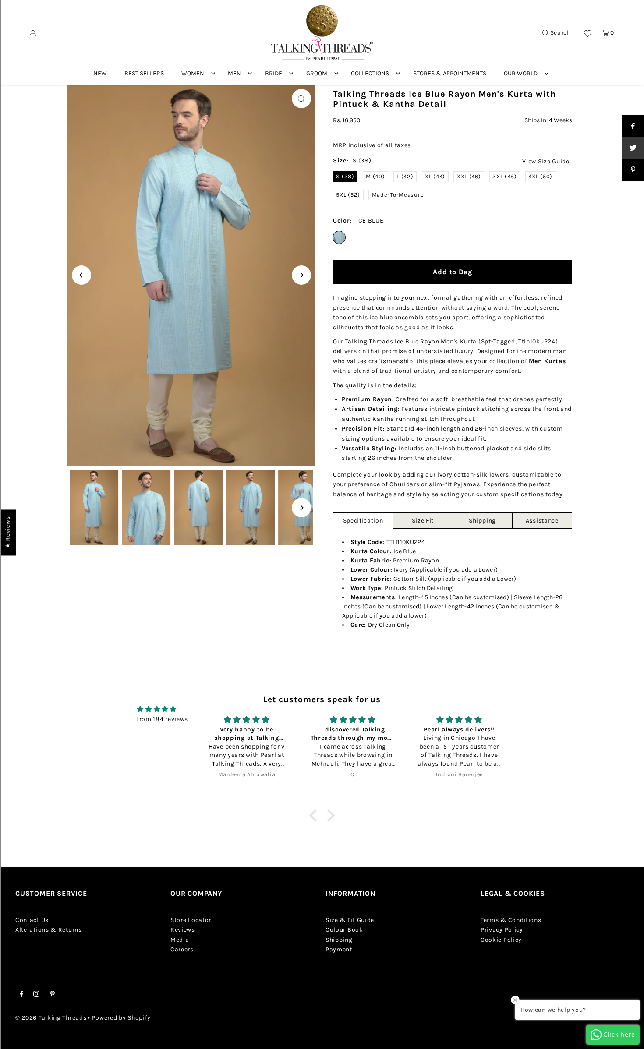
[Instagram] (36, 995)
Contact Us (32, 920)
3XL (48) (504, 176)
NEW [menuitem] (100, 73)
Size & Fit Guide (350, 920)
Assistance (542, 520)
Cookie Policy (501, 939)
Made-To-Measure (398, 194)
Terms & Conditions (511, 920)
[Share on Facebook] (633, 126)
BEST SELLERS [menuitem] (144, 73)
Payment (339, 949)
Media (179, 939)
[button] (315, 815)
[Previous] (81, 275)
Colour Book (344, 929)
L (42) (404, 176)
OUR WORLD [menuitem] (521, 73)
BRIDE (273, 73)
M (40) (375, 176)
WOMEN (192, 73)
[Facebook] (21, 995)
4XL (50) (540, 176)
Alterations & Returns (48, 929)
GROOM (316, 73)
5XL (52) (348, 194)
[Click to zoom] (301, 98)
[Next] (301, 275)
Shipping (482, 520)
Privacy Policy (502, 929)
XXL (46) (469, 176)
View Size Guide (546, 161)
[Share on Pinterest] (633, 170)
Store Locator (190, 920)
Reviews (182, 929)
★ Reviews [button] (7, 532)
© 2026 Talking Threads (50, 1017)
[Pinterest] (52, 995)
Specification (363, 520)
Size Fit (423, 520)
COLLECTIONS (370, 73)
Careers (182, 949)
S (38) (345, 176)
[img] (157, 709)
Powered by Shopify (121, 1017)
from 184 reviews (162, 719)
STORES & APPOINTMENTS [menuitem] (449, 73)
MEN (234, 73)
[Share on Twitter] (633, 148)
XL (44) (435, 176)
